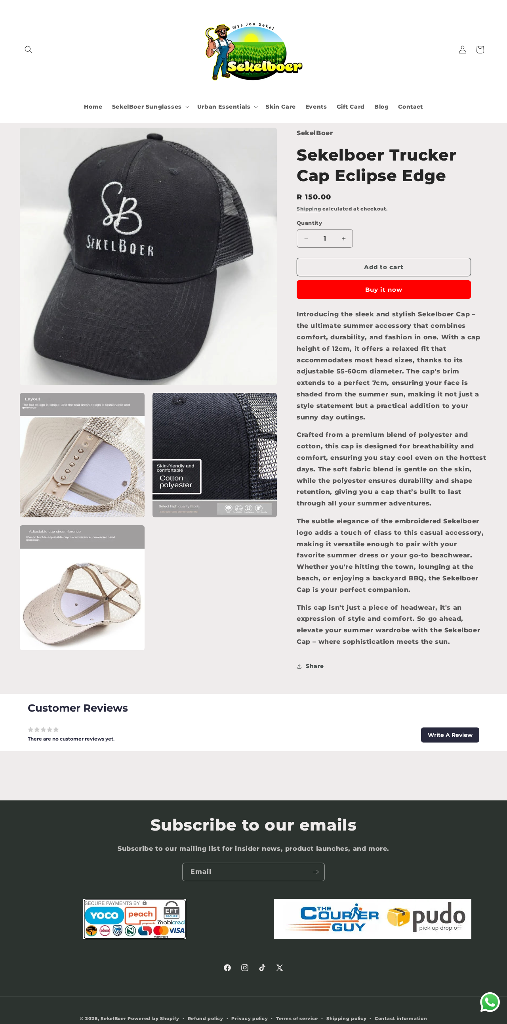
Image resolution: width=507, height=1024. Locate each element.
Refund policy (205, 1018)
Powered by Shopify (153, 1018)
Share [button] (315, 666)
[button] (28, 49)
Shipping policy (346, 1018)
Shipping (309, 209)
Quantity (309, 223)
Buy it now (383, 289)
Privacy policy (249, 1018)
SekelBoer (113, 1018)
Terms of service (297, 1018)
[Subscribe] (315, 872)
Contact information (401, 1018)
